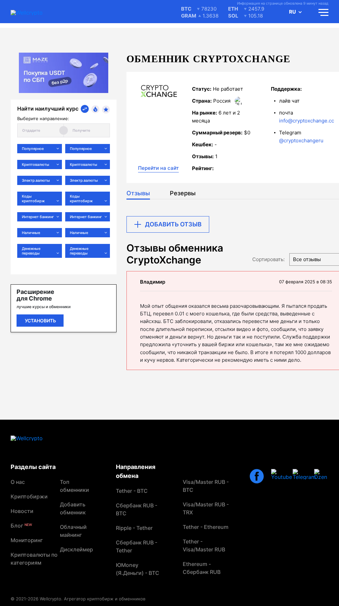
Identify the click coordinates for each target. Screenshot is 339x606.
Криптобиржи (29, 496)
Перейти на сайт (158, 168)
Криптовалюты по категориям (34, 558)
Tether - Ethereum (205, 527)
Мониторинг (27, 540)
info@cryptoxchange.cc (306, 120)
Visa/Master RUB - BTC (206, 486)
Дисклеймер (76, 549)
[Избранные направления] (106, 110)
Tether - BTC (132, 491)
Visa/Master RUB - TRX (206, 508)
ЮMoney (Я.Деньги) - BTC (137, 569)
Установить (40, 320)
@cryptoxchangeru (301, 140)
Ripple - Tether (134, 528)
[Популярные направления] (95, 109)
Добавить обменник (73, 508)
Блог (21, 525)
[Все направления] (85, 109)
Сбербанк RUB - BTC (136, 509)
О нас (18, 482)
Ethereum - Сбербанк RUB (201, 568)
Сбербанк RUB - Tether (136, 546)
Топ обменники (74, 486)
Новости (22, 511)
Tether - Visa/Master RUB (204, 545)
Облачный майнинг (73, 531)
